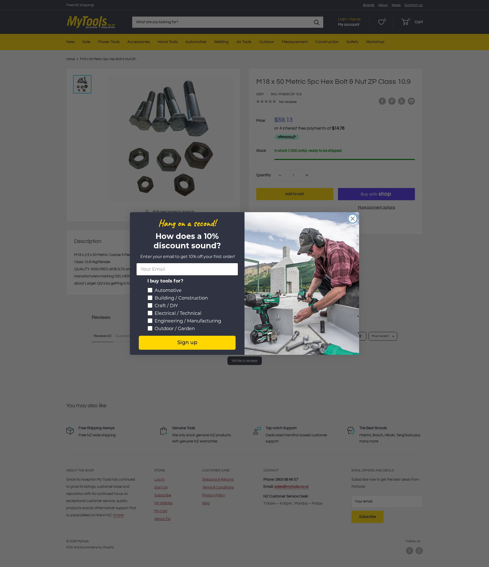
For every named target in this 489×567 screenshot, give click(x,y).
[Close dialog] (352, 218)
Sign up (187, 342)
